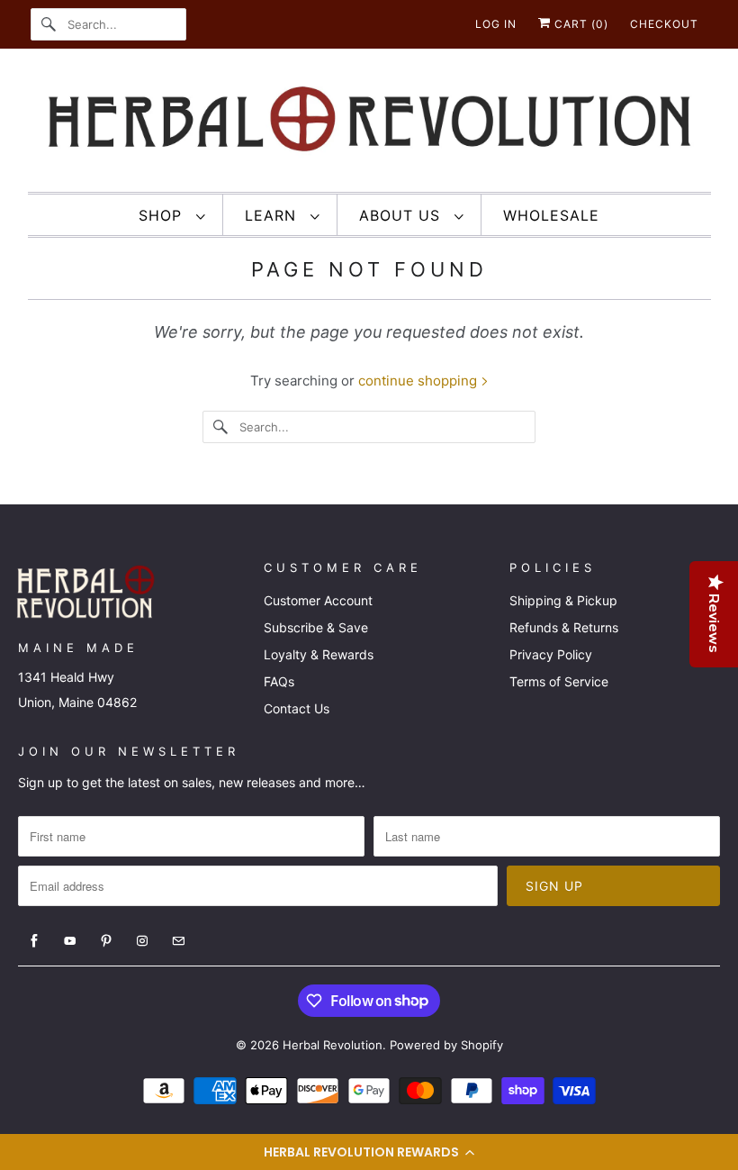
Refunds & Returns (563, 627)
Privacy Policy (550, 654)
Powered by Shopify (446, 1045)
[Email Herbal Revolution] (178, 941)
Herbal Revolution (332, 1045)
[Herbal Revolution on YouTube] (70, 941)
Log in (496, 24)
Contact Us (296, 708)
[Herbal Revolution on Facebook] (34, 941)
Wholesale (551, 215)
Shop (163, 215)
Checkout (664, 24)
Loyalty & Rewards (319, 654)
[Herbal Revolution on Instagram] (142, 941)
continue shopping (419, 380)
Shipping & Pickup (563, 600)
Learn (273, 215)
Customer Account (318, 600)
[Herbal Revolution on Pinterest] (106, 941)
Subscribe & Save (316, 627)
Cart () (579, 24)
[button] (369, 1152)
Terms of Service (558, 681)
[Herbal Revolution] (369, 125)
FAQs (279, 681)
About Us (402, 215)
